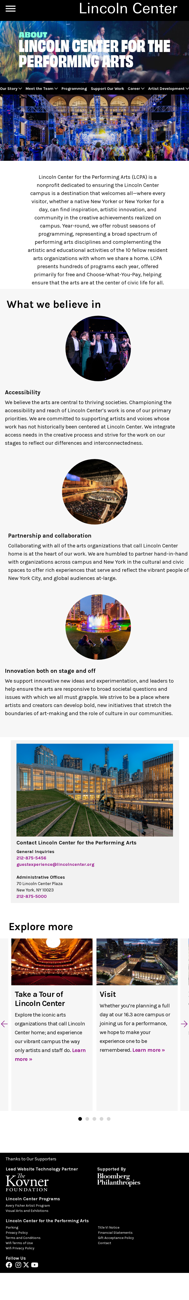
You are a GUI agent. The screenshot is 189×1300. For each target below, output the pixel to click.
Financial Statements (115, 1233)
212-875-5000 (31, 896)
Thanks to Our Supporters (31, 1159)
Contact (104, 1243)
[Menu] (11, 8)
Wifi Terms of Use (19, 1243)
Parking (12, 1227)
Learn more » (148, 1050)
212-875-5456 (31, 858)
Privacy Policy (17, 1233)
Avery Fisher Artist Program (28, 1205)
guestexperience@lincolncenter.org (55, 864)
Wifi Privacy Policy (20, 1248)
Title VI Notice (108, 1227)
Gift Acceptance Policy (116, 1238)
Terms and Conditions (23, 1238)
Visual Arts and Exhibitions (27, 1211)
